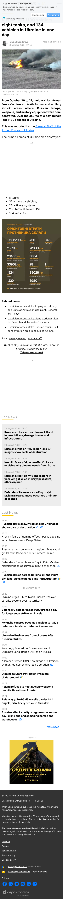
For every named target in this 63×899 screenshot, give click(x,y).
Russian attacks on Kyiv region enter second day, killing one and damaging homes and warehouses (30, 714)
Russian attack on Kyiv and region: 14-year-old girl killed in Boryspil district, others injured (31, 550)
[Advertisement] (31, 168)
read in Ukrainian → (52, 41)
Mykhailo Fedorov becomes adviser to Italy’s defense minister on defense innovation (30, 623)
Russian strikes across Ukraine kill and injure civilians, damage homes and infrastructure (30, 575)
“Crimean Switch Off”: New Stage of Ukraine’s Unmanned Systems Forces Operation (30, 661)
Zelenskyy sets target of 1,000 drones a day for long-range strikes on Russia (29, 610)
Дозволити (53, 15)
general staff (34, 338)
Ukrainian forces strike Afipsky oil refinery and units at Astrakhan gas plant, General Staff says (32, 310)
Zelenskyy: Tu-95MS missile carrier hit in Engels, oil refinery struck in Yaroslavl (28, 700)
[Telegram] (17, 884)
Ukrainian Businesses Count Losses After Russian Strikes (28, 636)
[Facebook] (4, 884)
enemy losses (17, 338)
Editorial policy (9, 850)
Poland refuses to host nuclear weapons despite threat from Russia (27, 687)
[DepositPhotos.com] (16, 893)
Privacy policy (8, 855)
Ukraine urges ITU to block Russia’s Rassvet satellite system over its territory (29, 597)
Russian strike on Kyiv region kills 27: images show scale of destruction (30, 524)
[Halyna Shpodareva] (5, 45)
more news (53, 726)
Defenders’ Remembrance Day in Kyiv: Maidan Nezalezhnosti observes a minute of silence (30, 562)
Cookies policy (9, 860)
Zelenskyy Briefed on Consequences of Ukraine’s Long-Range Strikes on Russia (26, 649)
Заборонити (38, 15)
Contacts (6, 846)
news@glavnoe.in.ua (17, 866)
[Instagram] (23, 884)
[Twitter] (10, 884)
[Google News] (29, 884)
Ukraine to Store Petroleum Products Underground (25, 674)
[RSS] (35, 884)
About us (6, 841)
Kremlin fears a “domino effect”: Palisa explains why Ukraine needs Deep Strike (31, 537)
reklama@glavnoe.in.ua (19, 871)
